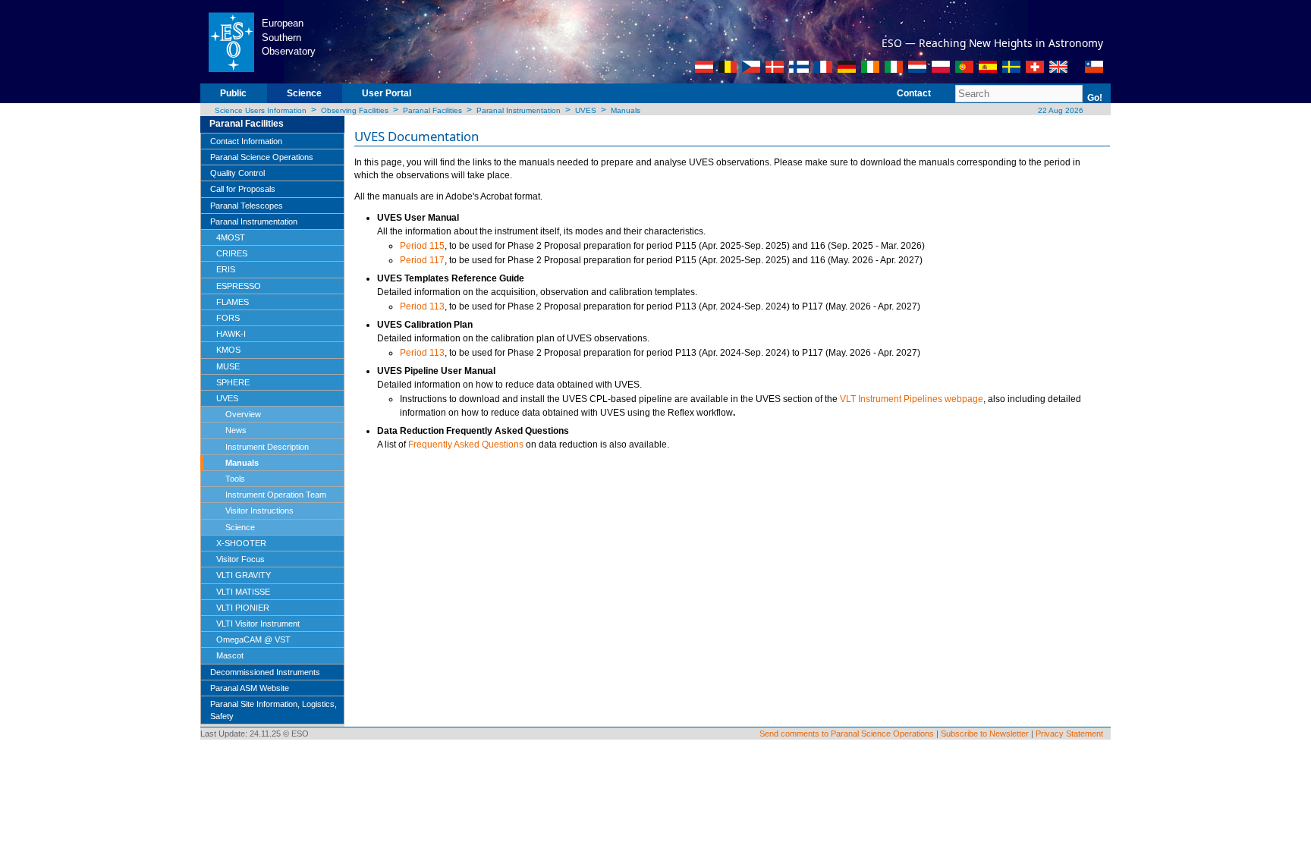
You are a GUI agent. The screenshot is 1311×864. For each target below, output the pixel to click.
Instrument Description (267, 446)
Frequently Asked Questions (465, 444)
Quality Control (237, 173)
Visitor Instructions (259, 510)
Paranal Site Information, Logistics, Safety (273, 710)
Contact (914, 93)
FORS (228, 317)
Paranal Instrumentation (518, 110)
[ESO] (231, 41)
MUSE (228, 366)
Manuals (625, 110)
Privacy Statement (1069, 733)
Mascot (230, 655)
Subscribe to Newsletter (985, 733)
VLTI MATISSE (243, 591)
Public (233, 93)
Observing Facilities (354, 110)
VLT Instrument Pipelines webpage (911, 399)
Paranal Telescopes (246, 205)
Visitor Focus (240, 559)
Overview (243, 414)
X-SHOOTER (241, 543)
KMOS (228, 349)
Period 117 (422, 260)
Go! (1094, 98)
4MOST (230, 237)
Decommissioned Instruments (265, 672)
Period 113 (422, 306)
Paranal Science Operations (261, 157)
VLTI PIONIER (242, 607)
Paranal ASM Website (249, 688)
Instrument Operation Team (275, 494)
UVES (585, 110)
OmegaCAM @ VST (253, 639)
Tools (235, 478)
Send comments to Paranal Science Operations (846, 733)
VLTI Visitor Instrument (258, 623)
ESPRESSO (238, 286)
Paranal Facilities (432, 110)
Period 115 (422, 245)
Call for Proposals (242, 188)
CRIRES (231, 253)
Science (304, 93)
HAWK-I (231, 333)
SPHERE (233, 382)
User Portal (386, 93)
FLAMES (232, 301)
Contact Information (246, 141)
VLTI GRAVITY (243, 575)
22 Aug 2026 (1059, 110)
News (236, 430)
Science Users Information (261, 110)
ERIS (225, 269)
